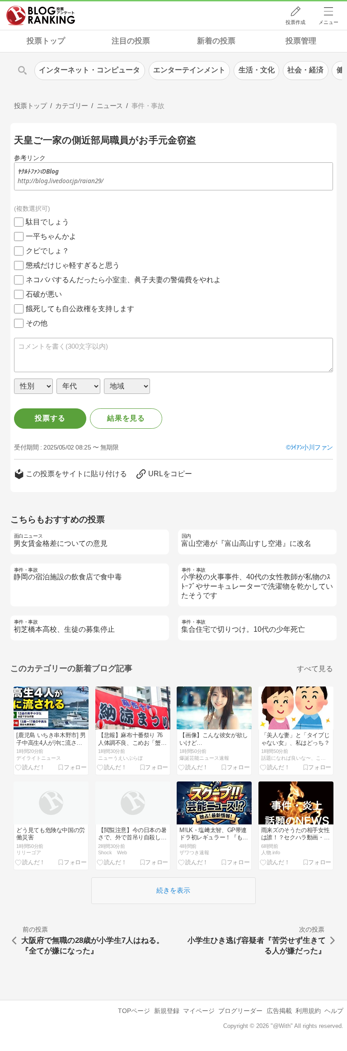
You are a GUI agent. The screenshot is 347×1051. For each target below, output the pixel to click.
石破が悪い (44, 294)
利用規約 (308, 1010)
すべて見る (315, 668)
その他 (36, 323)
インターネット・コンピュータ (89, 70)
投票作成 (295, 22)
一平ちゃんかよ (51, 236)
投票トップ (46, 41)
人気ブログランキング (40, 15)
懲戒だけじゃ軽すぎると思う (73, 265)
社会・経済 (305, 70)
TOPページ (134, 1010)
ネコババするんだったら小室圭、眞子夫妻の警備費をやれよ (123, 280)
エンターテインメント (189, 70)
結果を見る (126, 418)
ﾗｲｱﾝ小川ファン (312, 447)
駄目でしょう (47, 222)
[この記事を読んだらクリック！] (30, 767)
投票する (50, 418)
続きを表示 (173, 890)
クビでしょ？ (47, 251)
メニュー (328, 22)
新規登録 (166, 1010)
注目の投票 (131, 41)
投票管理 (301, 41)
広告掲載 (279, 1010)
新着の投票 (216, 41)
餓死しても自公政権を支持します (80, 308)
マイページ (199, 1010)
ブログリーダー (240, 1010)
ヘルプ (333, 1010)
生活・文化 (257, 70)
